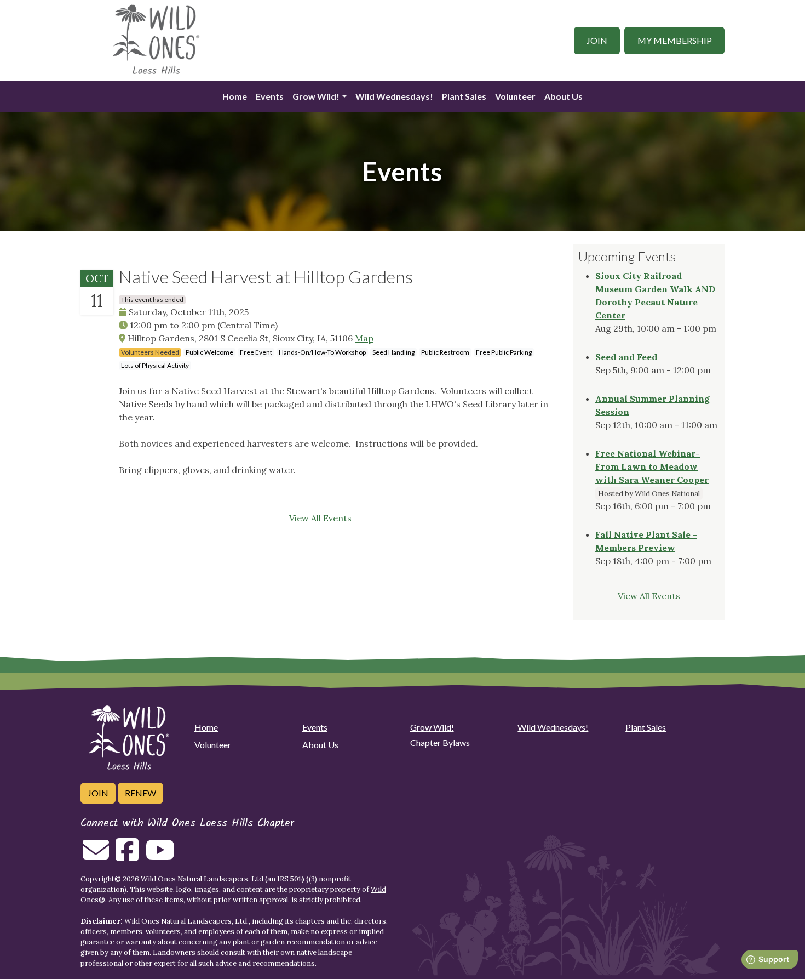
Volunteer (515, 96)
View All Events (320, 518)
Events (270, 96)
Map (364, 338)
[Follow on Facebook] (127, 856)
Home (234, 96)
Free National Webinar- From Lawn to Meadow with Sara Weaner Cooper (652, 466)
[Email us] (96, 856)
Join (596, 40)
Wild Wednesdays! (394, 96)
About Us (563, 96)
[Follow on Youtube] (160, 856)
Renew (140, 793)
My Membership (674, 40)
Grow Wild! (316, 96)
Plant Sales (464, 96)
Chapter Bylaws (440, 742)
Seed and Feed (626, 356)
